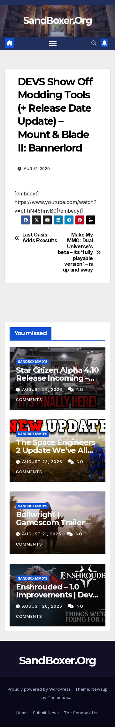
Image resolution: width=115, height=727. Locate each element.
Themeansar (60, 697)
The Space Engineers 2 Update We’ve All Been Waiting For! (55, 450)
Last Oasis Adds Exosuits (39, 238)
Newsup (99, 689)
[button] (93, 43)
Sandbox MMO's (32, 362)
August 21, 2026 (42, 534)
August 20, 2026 (43, 606)
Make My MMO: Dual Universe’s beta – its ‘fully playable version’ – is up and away (75, 252)
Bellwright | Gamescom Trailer (50, 518)
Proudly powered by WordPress (40, 689)
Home (22, 712)
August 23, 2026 (43, 461)
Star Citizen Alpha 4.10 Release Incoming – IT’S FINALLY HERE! (57, 378)
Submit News (46, 712)
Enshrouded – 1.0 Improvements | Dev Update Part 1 (54, 594)
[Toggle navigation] (53, 43)
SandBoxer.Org (57, 20)
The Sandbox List (81, 712)
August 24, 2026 (43, 389)
